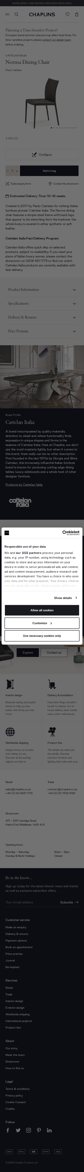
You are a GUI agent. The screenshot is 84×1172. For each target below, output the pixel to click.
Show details (63, 597)
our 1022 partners (29, 552)
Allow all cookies (42, 610)
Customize (39, 623)
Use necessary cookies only (42, 635)
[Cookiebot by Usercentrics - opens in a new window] (62, 532)
